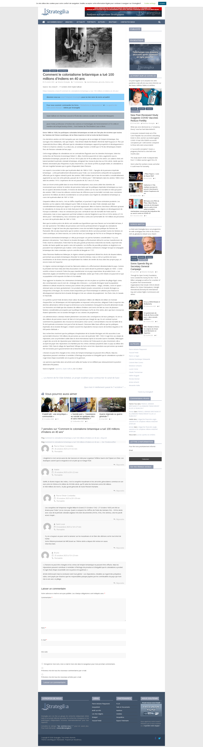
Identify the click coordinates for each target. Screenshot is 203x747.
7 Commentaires (78, 82)
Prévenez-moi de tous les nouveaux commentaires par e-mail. (63, 670)
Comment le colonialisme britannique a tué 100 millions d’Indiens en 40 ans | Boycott (76, 438)
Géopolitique (63, 71)
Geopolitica (120, 717)
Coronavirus (135, 111)
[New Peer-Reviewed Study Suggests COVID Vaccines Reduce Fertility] (145, 89)
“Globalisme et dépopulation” (91, 105)
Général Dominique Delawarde (139, 359)
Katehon (119, 710)
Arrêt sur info (96, 710)
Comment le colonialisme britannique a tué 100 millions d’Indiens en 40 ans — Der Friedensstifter (80, 442)
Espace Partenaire (122, 721)
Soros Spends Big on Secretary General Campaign (141, 266)
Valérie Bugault (134, 376)
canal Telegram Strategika (70, 97)
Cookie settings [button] (150, 3)
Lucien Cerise (133, 369)
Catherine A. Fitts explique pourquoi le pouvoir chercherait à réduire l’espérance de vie (151, 189)
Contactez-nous (128, 22)
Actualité (81, 22)
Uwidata (119, 714)
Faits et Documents (123, 707)
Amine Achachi (134, 382)
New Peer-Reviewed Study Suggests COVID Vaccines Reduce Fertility (144, 118)
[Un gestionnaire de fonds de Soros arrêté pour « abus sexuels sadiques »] (136, 312)
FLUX (118, 704)
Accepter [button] (162, 3)
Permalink (58, 451)
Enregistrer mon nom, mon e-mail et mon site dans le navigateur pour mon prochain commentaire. (79, 664)
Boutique (113, 22)
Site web (44, 652)
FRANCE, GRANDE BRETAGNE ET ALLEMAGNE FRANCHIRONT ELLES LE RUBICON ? (144, 406)
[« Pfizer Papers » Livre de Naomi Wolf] (136, 173)
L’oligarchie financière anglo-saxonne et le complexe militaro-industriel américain (143, 421)
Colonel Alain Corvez (136, 362)
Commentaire (46, 597)
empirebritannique (92, 82)
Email (131, 450)
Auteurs (101, 22)
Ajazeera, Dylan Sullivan (64, 369)
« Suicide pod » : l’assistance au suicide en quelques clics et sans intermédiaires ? (83, 416)
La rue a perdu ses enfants (146, 435)
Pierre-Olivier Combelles (63, 446)
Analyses (69, 22)
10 (57, 419)
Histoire (107, 82)
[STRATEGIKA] (55, 703)
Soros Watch (143, 260)
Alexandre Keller (134, 385)
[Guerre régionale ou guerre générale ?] (112, 399)
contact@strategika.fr (64, 728)
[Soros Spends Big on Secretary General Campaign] (145, 238)
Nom (43, 628)
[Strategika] (43, 22)
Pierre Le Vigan (134, 356)
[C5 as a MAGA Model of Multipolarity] (136, 301)
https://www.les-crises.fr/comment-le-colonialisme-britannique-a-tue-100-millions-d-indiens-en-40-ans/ (81, 91)
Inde (112, 82)
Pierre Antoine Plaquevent (138, 349)
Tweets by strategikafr (145, 392)
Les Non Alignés (97, 714)
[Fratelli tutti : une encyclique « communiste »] (55, 399)
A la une (46, 71)
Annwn (131, 412)
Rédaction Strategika (64, 82)
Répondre (120, 465)
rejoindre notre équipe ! (152, 726)
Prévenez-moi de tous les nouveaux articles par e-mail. (61, 677)
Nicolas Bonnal (134, 379)
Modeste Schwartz (135, 366)
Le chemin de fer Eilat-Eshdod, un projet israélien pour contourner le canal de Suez (80, 377)
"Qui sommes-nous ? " (65, 726)
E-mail (44, 640)
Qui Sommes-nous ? (55, 22)
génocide (101, 82)
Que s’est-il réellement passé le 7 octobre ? (105, 387)
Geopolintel (96, 707)
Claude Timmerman (136, 372)
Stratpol (94, 717)
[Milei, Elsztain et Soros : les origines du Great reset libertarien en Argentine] (136, 326)
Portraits (91, 22)
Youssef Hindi (133, 353)
